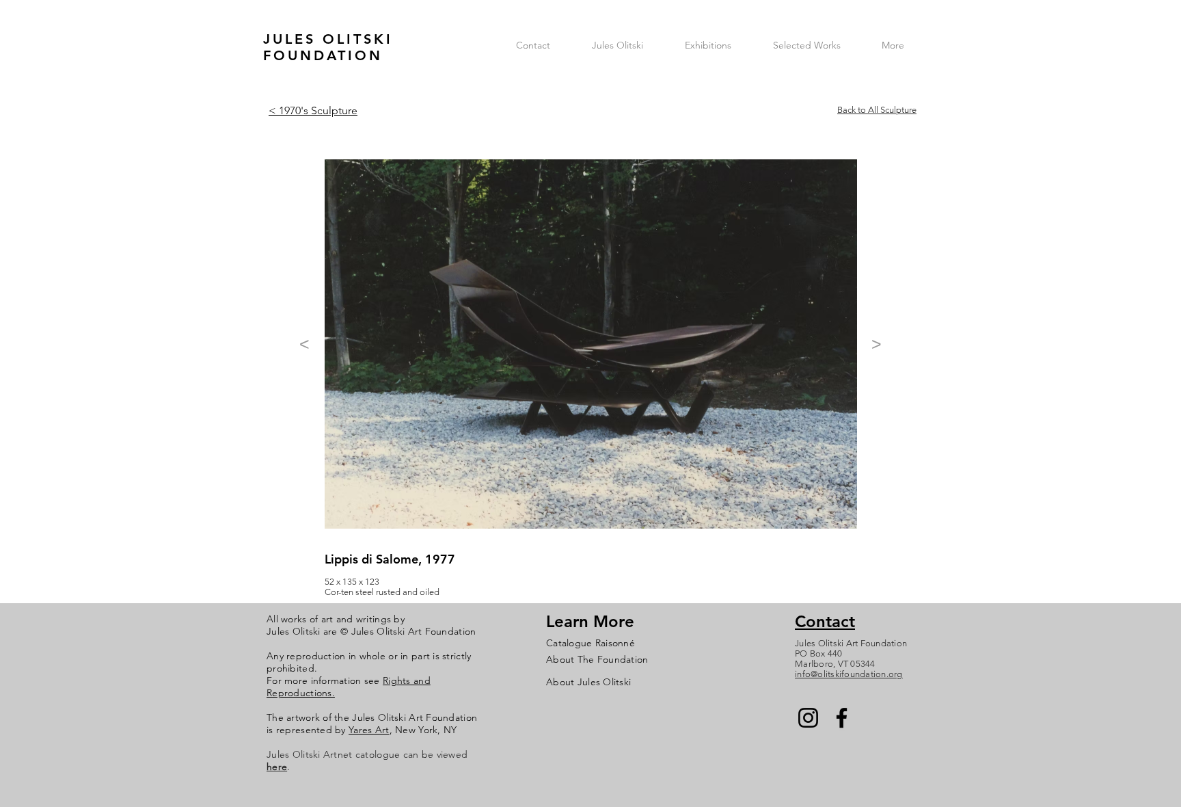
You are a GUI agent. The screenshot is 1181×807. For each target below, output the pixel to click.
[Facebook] (841, 717)
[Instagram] (808, 717)
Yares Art (369, 730)
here (277, 766)
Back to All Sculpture (877, 110)
